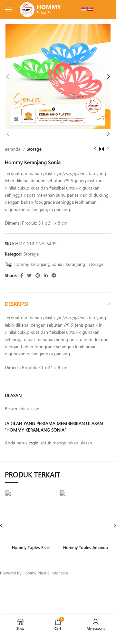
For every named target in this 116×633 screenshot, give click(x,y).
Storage (34, 149)
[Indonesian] (83, 8)
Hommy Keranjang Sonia (38, 264)
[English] (90, 8)
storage (96, 264)
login (33, 443)
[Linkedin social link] (46, 275)
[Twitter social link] (29, 275)
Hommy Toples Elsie (31, 547)
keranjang (75, 264)
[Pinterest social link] (38, 275)
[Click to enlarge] (16, 119)
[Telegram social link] (54, 275)
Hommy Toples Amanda (85, 547)
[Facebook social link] (21, 275)
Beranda (13, 149)
